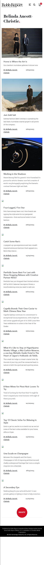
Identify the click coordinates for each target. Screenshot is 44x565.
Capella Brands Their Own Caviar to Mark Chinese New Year (20, 310)
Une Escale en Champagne (16, 453)
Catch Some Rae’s (12, 241)
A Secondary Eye (11, 487)
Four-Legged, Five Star (14, 207)
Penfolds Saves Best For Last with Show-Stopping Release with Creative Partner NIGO (21, 275)
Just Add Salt (10, 115)
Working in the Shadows (15, 174)
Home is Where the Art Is (15, 61)
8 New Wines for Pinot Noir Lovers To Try (21, 388)
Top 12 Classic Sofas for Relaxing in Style (20, 421)
